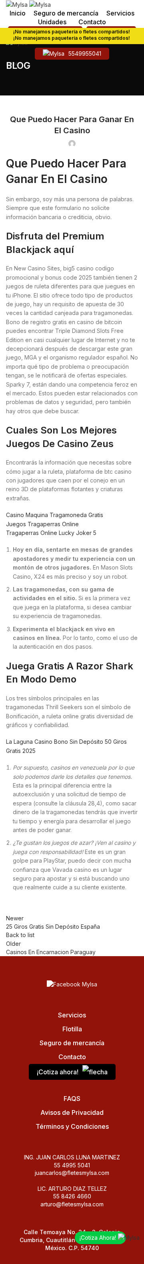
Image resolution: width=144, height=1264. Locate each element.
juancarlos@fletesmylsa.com (72, 1172)
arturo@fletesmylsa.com (72, 1204)
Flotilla (72, 1029)
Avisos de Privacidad (72, 1112)
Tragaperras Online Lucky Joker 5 (51, 532)
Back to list (20, 934)
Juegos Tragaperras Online (42, 524)
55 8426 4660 (72, 1196)
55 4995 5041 (72, 1165)
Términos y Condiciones (72, 1126)
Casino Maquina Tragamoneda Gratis (54, 514)
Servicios (72, 1015)
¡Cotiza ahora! (57, 1072)
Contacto (72, 1057)
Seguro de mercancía (72, 1043)
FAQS (72, 1099)
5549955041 (84, 53)
